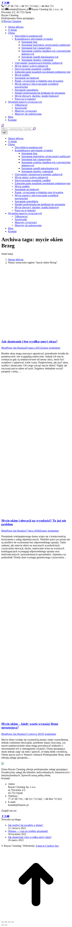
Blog (4, 347)
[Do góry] (36, 918)
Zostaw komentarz (50, 347)
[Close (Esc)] (2, 922)
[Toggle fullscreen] (9, 922)
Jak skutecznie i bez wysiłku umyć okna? (29, 341)
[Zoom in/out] (12, 922)
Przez (16, 347)
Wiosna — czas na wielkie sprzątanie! (28, 831)
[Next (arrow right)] (6, 925)
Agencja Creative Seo (47, 845)
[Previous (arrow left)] (2, 925)
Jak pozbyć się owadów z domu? (25, 825)
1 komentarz (49, 734)
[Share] (6, 922)
